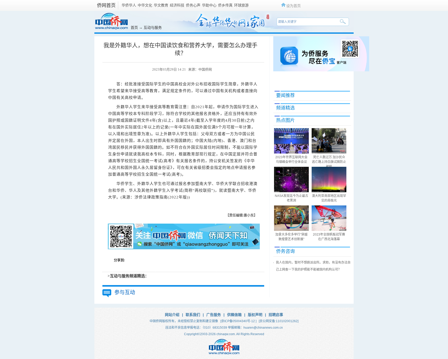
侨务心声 (193, 5)
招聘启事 (276, 315)
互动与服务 (153, 27)
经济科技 (177, 5)
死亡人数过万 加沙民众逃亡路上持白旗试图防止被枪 (329, 161)
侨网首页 (106, 5)
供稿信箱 (234, 315)
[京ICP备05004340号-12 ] (238, 321)
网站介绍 (172, 315)
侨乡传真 (225, 5)
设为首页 (293, 6)
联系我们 (193, 315)
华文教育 (161, 5)
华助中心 (209, 5)
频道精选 (285, 108)
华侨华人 (129, 5)
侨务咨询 (285, 251)
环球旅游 (241, 5)
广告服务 (213, 315)
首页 (134, 27)
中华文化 (145, 5)
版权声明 (255, 315)
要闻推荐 (285, 95)
